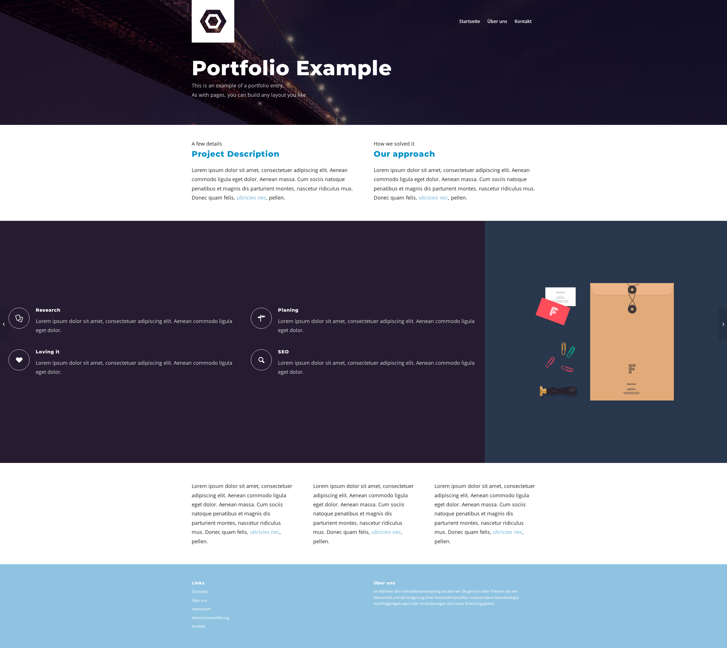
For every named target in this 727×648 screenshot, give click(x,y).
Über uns (199, 600)
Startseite (200, 591)
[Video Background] (722, 324)
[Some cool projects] (4, 324)
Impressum (201, 608)
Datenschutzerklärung (210, 617)
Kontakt (198, 626)
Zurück (497, 341)
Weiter (714, 341)
